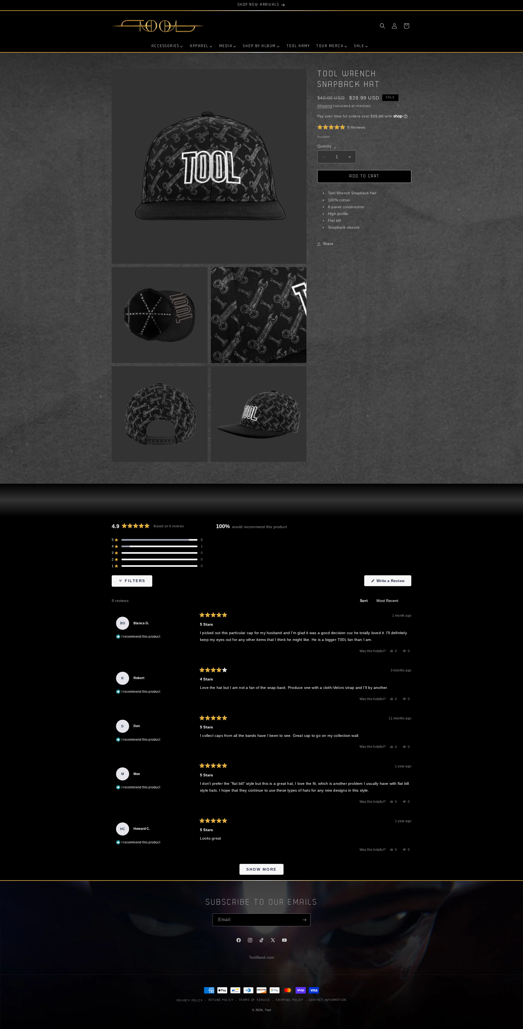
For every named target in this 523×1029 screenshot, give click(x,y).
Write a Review (393, 582)
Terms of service (254, 1000)
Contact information (327, 1000)
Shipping (324, 106)
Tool (268, 1010)
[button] (382, 26)
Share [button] (328, 243)
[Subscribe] (304, 919)
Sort (364, 600)
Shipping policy (289, 1000)
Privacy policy (190, 1000)
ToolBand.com (261, 957)
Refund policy (221, 1000)
